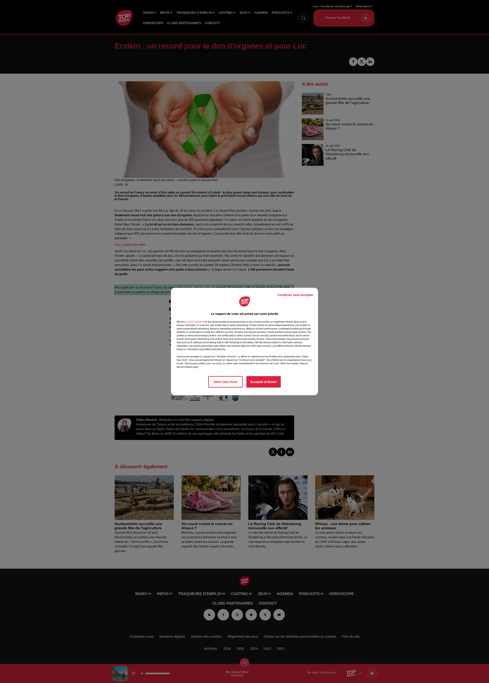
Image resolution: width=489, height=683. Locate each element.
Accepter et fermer (263, 382)
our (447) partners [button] (194, 321)
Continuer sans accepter (295, 295)
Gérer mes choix (225, 382)
